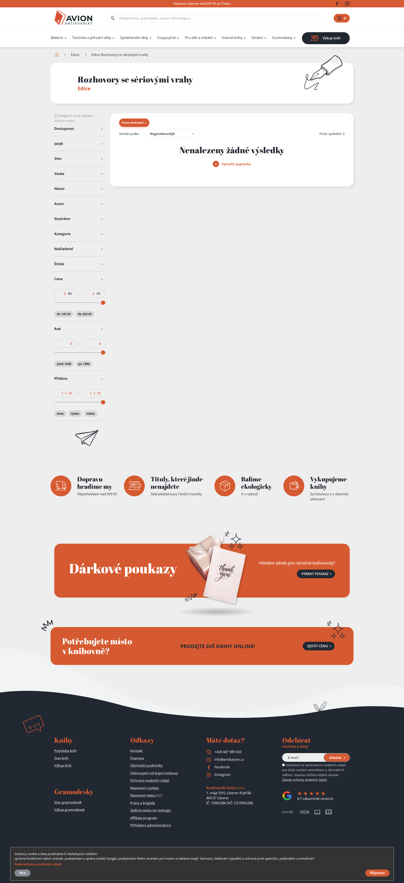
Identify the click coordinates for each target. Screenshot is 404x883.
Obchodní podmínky (146, 765)
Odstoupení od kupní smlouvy (154, 773)
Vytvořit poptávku (236, 164)
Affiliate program (143, 818)
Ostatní (257, 38)
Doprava (137, 758)
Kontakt (136, 750)
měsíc (90, 414)
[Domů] (57, 54)
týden (75, 414)
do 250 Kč (85, 314)
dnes (60, 414)
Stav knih (61, 758)
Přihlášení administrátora (150, 825)
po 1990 (84, 364)
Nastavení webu (146, 795)
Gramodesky (282, 38)
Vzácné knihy (232, 38)
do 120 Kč (64, 314)
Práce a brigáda (142, 803)
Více (22, 873)
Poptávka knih (65, 750)
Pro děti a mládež (199, 38)
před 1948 (64, 364)
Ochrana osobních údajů (149, 780)
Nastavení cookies (144, 788)
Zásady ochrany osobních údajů (304, 780)
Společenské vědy (134, 38)
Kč (70, 293)
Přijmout (377, 873)
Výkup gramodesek (69, 809)
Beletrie (57, 38)
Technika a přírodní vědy (91, 38)
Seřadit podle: (129, 134)
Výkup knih (63, 765)
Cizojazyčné (166, 38)
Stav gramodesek (68, 802)
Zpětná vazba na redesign (150, 810)
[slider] (103, 303)
